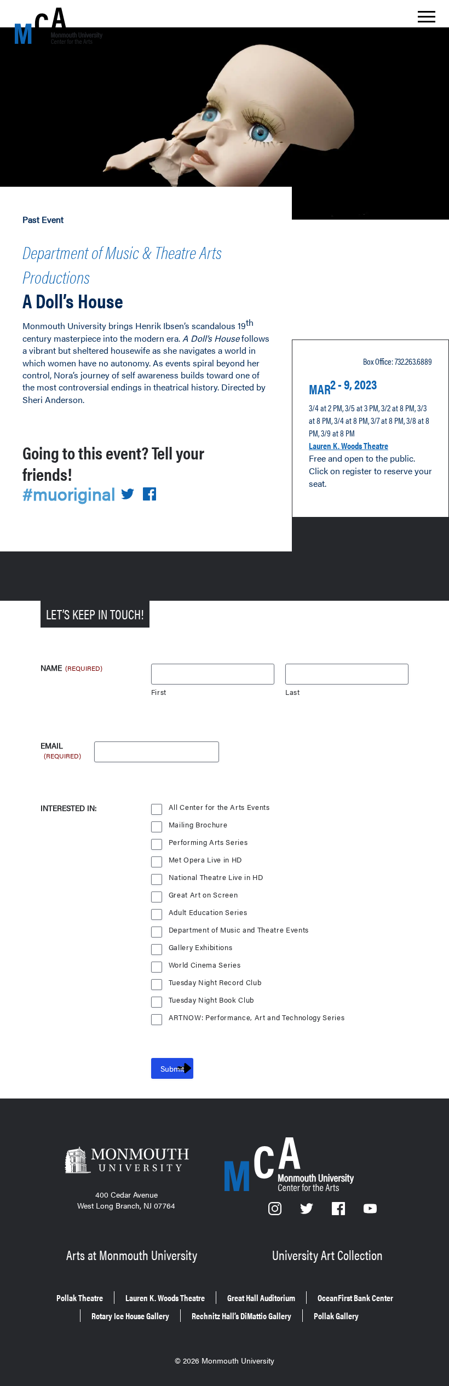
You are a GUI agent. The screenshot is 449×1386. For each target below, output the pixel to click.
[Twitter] (307, 1211)
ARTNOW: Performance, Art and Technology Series (257, 1017)
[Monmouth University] (126, 1161)
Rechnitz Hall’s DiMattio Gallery (241, 1315)
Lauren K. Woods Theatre (348, 445)
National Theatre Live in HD (216, 877)
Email (61, 745)
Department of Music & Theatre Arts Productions (122, 264)
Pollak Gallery (336, 1315)
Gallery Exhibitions (201, 947)
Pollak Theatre (79, 1297)
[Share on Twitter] (127, 495)
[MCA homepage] (58, 25)
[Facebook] (339, 1211)
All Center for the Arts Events (219, 807)
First (158, 692)
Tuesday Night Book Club (211, 1000)
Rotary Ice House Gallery (130, 1315)
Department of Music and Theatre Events (239, 930)
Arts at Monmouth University (131, 1254)
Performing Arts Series (208, 842)
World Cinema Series (205, 965)
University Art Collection (327, 1254)
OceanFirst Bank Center (355, 1297)
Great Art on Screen (203, 895)
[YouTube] (370, 1211)
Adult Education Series (208, 912)
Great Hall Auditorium (261, 1297)
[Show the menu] (426, 19)
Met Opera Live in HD (205, 860)
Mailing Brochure (198, 825)
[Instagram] (276, 1211)
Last (292, 692)
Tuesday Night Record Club (215, 982)
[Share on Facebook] (149, 495)
